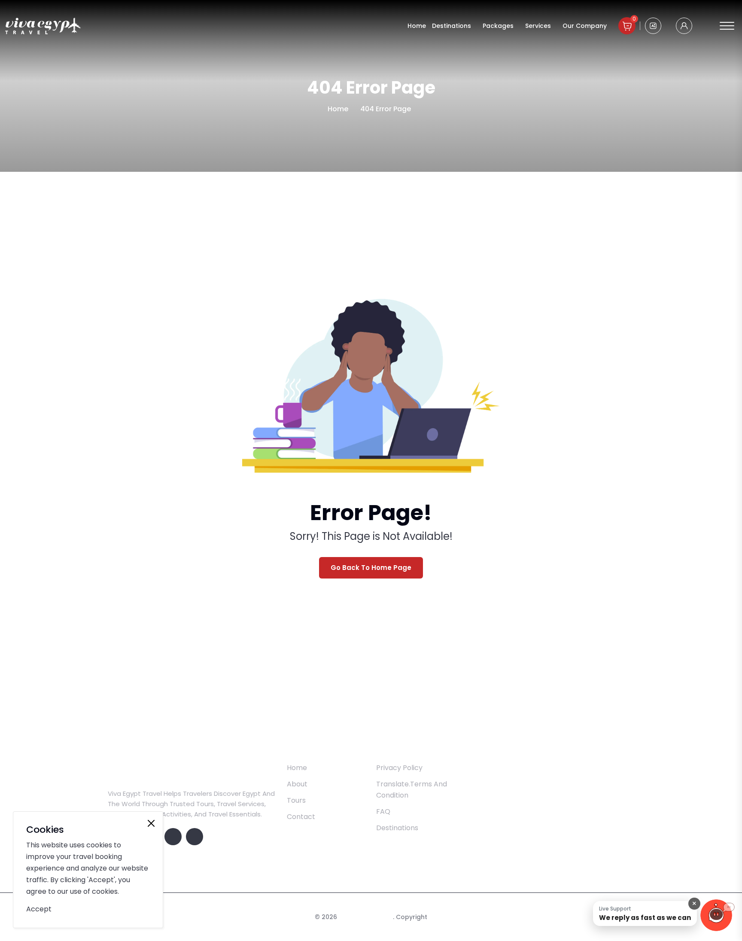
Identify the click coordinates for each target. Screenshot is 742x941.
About (297, 784)
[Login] (684, 26)
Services (538, 25)
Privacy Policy (399, 768)
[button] (645, 913)
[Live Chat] (716, 915)
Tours (296, 800)
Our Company (585, 25)
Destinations (451, 25)
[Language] (653, 26)
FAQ (383, 811)
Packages (498, 25)
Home (416, 25)
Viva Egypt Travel (366, 917)
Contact (301, 817)
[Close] (151, 823)
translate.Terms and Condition (411, 789)
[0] (627, 25)
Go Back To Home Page (371, 567)
